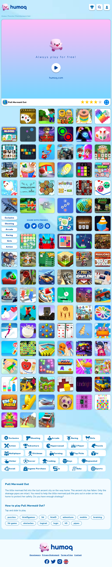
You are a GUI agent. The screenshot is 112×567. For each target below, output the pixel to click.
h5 (66, 523)
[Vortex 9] (84, 294)
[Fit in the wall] (65, 384)
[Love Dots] (103, 187)
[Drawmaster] (47, 152)
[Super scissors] (65, 348)
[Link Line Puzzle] (28, 241)
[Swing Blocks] (65, 294)
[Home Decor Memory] (103, 169)
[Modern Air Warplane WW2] (9, 205)
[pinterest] (47, 226)
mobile (83, 517)
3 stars (91, 102)
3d (42, 517)
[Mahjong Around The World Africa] (103, 259)
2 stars (87, 102)
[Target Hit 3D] (9, 348)
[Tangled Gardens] (47, 187)
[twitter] (34, 226)
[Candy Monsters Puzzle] (9, 277)
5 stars (100, 102)
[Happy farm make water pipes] (103, 366)
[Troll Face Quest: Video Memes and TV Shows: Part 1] (9, 259)
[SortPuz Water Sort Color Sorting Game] (9, 384)
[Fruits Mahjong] (28, 348)
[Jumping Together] (9, 152)
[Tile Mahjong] (65, 223)
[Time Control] (65, 205)
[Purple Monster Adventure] (65, 366)
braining (97, 517)
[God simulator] (65, 312)
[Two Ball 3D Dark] (28, 277)
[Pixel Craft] (47, 312)
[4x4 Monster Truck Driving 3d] (65, 152)
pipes (76, 523)
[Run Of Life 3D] (9, 330)
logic (55, 523)
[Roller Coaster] (103, 330)
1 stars (83, 102)
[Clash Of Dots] (65, 134)
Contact (78, 555)
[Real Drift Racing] (47, 277)
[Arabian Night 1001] (103, 241)
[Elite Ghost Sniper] (65, 277)
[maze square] (103, 223)
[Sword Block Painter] (84, 169)
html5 (53, 517)
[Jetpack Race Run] (28, 420)
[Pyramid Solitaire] (28, 116)
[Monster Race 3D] (84, 348)
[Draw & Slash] (84, 366)
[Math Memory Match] (84, 312)
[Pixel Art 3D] (103, 116)
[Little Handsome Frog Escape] (9, 420)
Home (3, 16)
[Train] (47, 169)
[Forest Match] (28, 205)
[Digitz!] (65, 169)
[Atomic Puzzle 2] (47, 330)
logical (43, 523)
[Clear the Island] (47, 205)
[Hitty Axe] (47, 294)
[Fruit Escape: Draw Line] (28, 366)
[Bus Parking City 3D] (103, 384)
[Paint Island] (47, 348)
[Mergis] (65, 187)
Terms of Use (67, 555)
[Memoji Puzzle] (65, 402)
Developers (35, 555)
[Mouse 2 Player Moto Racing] (84, 259)
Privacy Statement (50, 555)
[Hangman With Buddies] (28, 187)
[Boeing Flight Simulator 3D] (47, 402)
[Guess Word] (28, 152)
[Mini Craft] (47, 116)
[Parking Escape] (103, 277)
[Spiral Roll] (28, 402)
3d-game (12, 523)
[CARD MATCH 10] (103, 152)
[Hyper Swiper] (103, 402)
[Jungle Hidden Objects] (47, 384)
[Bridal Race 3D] (9, 312)
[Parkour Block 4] (28, 312)
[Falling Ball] (28, 134)
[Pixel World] (84, 205)
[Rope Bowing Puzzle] (84, 241)
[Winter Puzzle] (103, 348)
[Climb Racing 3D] (103, 294)
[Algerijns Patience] (65, 330)
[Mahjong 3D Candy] (103, 134)
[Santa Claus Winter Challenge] (9, 294)
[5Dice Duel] (47, 259)
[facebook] (27, 226)
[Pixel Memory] (84, 402)
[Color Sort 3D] (84, 116)
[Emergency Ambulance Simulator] (47, 420)
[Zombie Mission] (103, 205)
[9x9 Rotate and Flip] (47, 366)
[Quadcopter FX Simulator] (28, 259)
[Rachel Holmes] (28, 169)
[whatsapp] (41, 226)
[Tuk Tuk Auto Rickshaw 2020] (28, 384)
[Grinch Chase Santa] (9, 169)
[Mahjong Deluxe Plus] (84, 223)
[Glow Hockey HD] (84, 134)
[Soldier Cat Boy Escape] (47, 134)
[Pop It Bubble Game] (103, 312)
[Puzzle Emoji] (9, 402)
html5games (28, 517)
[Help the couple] (84, 152)
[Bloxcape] (65, 241)
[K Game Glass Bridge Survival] (47, 241)
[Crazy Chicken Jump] (9, 187)
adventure (68, 517)
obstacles (28, 523)
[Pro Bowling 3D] (84, 277)
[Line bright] (84, 384)
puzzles (12, 517)
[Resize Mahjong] (9, 134)
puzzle (11, 16)
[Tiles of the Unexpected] (84, 187)
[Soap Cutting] (28, 330)
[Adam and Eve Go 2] (65, 116)
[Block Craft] (65, 259)
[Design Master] (84, 330)
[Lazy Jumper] (9, 366)
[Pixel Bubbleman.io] (28, 294)
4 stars (96, 102)
